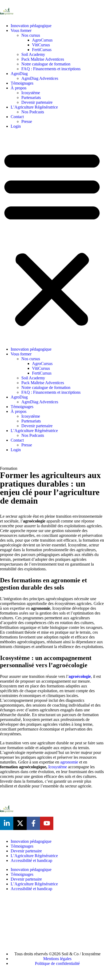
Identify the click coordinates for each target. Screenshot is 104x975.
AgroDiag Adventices (39, 78)
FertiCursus (41, 49)
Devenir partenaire (37, 102)
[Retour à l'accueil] (6, 11)
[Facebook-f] (33, 823)
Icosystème (30, 92)
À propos (18, 88)
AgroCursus (42, 40)
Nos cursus (30, 35)
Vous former (21, 30)
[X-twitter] (20, 823)
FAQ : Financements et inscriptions (51, 69)
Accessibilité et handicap (31, 860)
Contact (17, 116)
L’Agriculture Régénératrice (34, 107)
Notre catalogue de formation (45, 64)
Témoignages (22, 83)
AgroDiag (19, 73)
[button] (52, 238)
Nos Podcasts (32, 112)
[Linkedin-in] (6, 823)
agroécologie (80, 676)
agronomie (69, 762)
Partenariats (31, 97)
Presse (26, 121)
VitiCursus (41, 45)
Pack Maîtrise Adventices (42, 59)
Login (16, 126)
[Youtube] (46, 823)
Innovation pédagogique (31, 25)
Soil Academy (33, 54)
